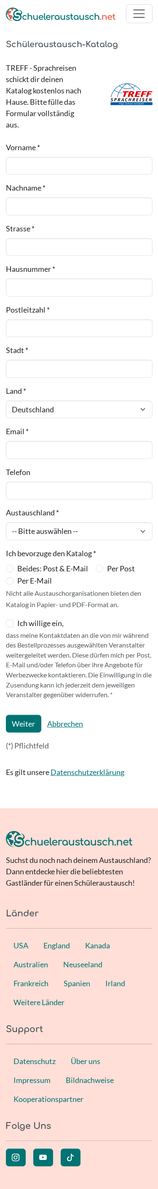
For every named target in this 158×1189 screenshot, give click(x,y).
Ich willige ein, (40, 623)
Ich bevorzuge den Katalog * (51, 553)
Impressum (32, 1080)
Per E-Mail (34, 580)
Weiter (23, 723)
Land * (16, 390)
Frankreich (30, 983)
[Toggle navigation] (139, 13)
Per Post (121, 568)
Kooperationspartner (48, 1099)
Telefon (18, 472)
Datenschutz (34, 1061)
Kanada (97, 945)
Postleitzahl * (28, 309)
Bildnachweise (90, 1080)
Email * (17, 431)
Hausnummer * (30, 268)
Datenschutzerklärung (87, 772)
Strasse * (20, 228)
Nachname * (26, 187)
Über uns (85, 1061)
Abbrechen (65, 723)
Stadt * (17, 350)
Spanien (77, 983)
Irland (115, 983)
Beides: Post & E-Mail (52, 568)
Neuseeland (82, 964)
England (56, 945)
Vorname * (23, 147)
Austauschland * (32, 512)
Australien (30, 964)
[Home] (60, 14)
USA (20, 945)
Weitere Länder (38, 1002)
